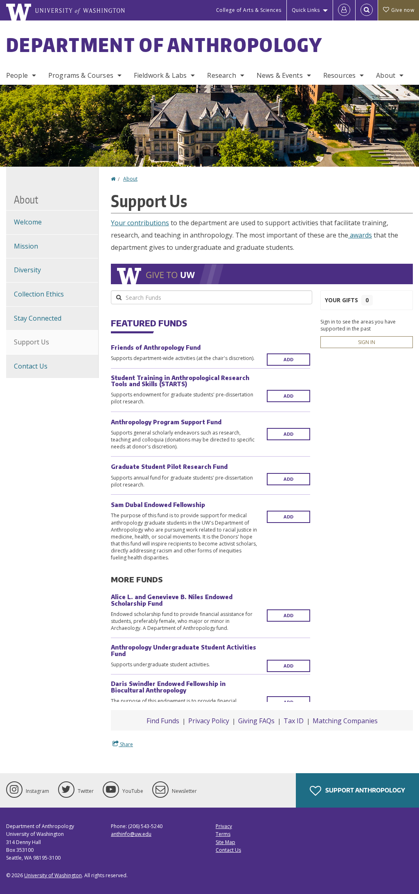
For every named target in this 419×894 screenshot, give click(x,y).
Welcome (28, 221)
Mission (26, 246)
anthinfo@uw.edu (131, 834)
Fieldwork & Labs (160, 75)
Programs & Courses (80, 75)
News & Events (280, 75)
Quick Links (306, 10)
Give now (402, 10)
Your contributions (140, 222)
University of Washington (53, 875)
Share (126, 744)
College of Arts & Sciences (249, 10)
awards (360, 235)
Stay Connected (37, 318)
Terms (223, 834)
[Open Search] (367, 10)
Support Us (31, 341)
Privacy (224, 826)
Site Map (225, 842)
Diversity (27, 269)
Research (221, 75)
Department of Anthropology (164, 44)
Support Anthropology (364, 790)
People (17, 75)
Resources (339, 75)
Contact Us (30, 366)
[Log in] (344, 10)
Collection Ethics (39, 294)
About (385, 75)
